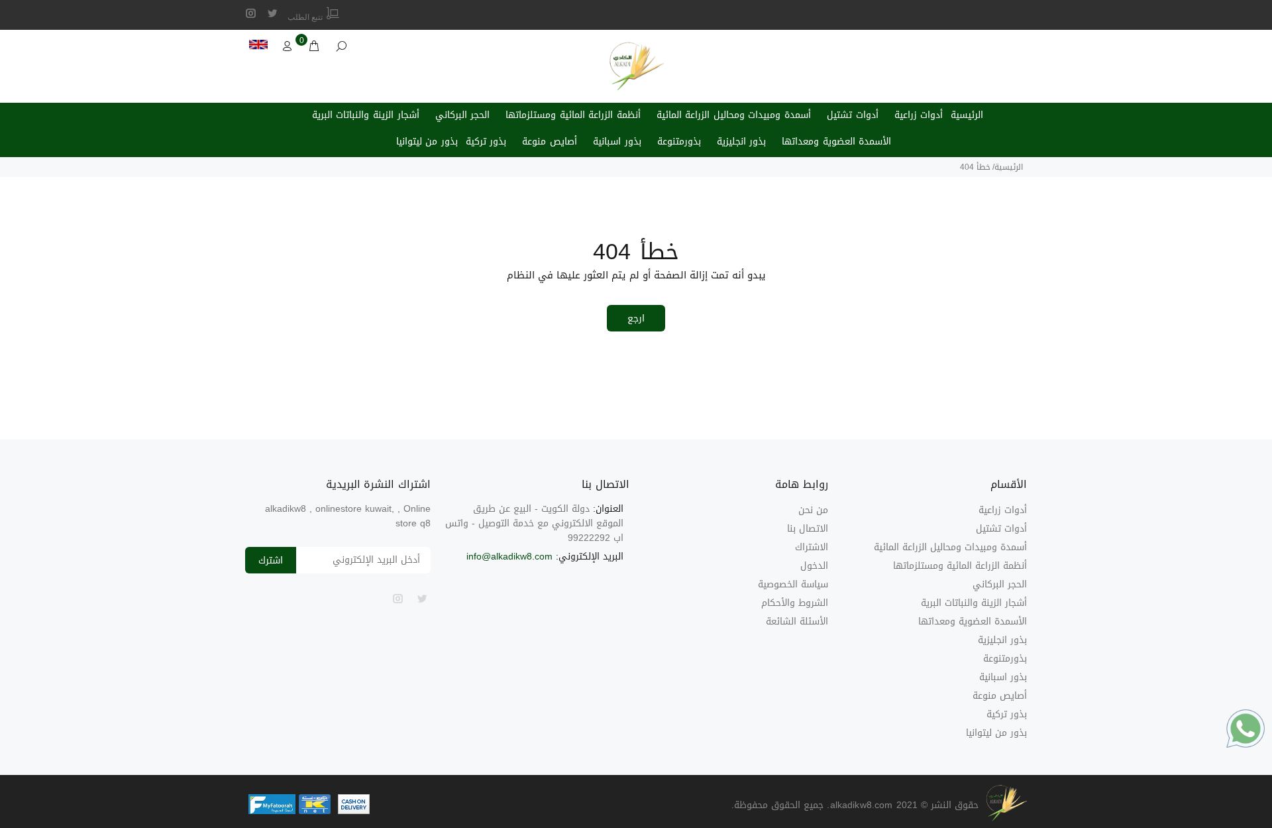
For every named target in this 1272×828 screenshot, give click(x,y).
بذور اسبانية (617, 141)
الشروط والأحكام (794, 603)
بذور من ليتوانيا (427, 141)
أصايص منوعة (549, 141)
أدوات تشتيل (852, 115)
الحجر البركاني (462, 115)
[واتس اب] (1245, 728)
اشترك (270, 560)
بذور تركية (486, 141)
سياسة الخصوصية (793, 584)
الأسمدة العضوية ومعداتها (836, 141)
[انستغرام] (251, 13)
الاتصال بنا (807, 529)
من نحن (813, 510)
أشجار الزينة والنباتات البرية (365, 115)
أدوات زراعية (918, 115)
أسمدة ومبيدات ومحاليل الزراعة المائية (734, 115)
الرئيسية (967, 115)
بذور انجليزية (742, 141)
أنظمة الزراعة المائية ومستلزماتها (573, 115)
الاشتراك (811, 547)
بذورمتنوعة (679, 141)
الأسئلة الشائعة (797, 621)
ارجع (636, 318)
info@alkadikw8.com (509, 556)
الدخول (814, 566)
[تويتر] (272, 13)
